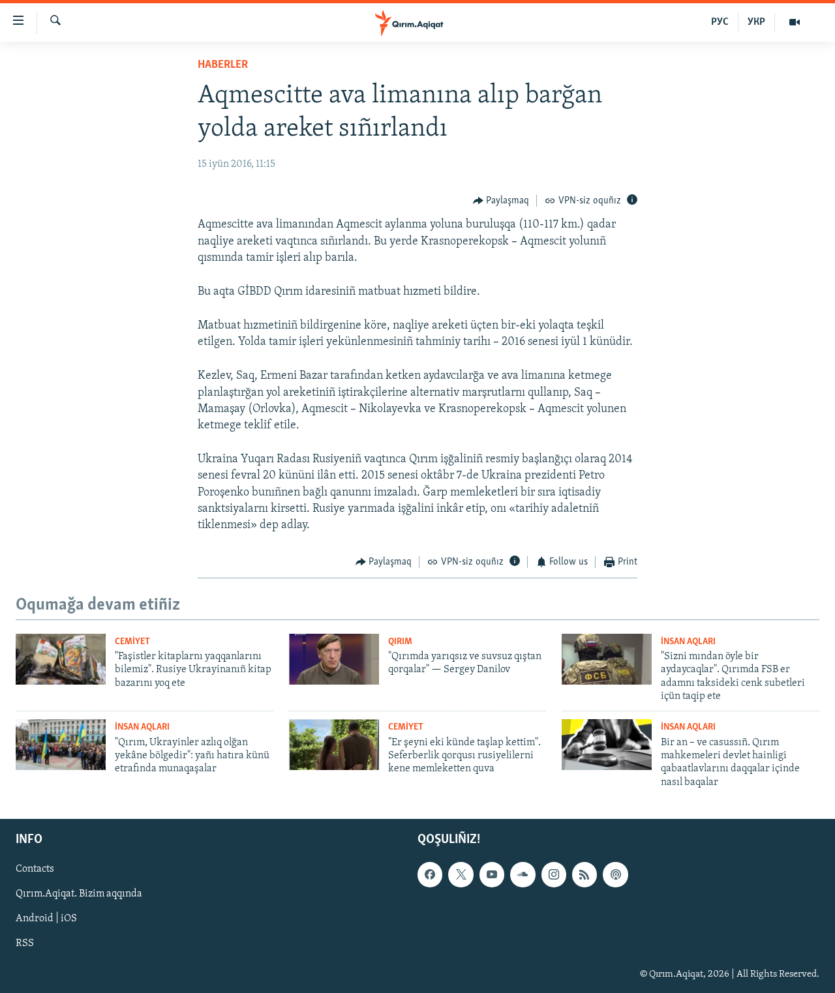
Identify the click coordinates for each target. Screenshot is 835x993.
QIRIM (400, 642)
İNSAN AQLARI (688, 642)
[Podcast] (615, 874)
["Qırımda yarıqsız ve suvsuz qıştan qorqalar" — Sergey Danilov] (334, 659)
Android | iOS (46, 919)
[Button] (501, 200)
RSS (25, 944)
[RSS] (584, 874)
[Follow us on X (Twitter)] (460, 874)
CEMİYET (132, 642)
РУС (720, 22)
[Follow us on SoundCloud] (522, 874)
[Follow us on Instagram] (553, 874)
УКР (756, 22)
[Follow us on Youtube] (491, 874)
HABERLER (223, 65)
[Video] (794, 22)
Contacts (35, 869)
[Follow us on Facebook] (430, 874)
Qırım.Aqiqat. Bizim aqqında (79, 894)
